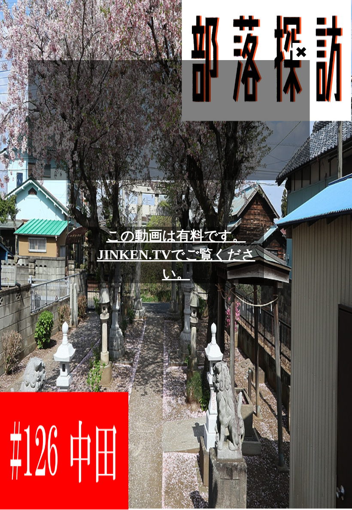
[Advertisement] (169, 120)
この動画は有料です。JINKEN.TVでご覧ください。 (176, 254)
